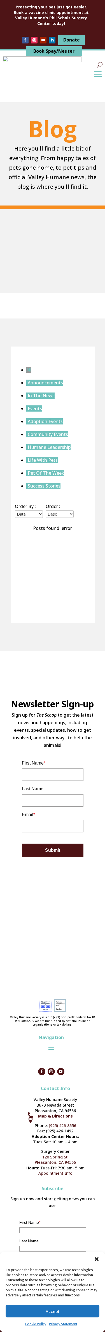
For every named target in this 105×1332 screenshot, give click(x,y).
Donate (71, 40)
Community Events (48, 434)
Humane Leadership (49, 447)
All (28, 370)
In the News (41, 396)
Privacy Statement (63, 1324)
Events (35, 408)
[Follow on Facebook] (25, 40)
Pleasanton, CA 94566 (55, 1162)
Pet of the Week (46, 473)
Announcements (45, 383)
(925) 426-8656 (62, 1125)
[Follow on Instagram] (34, 40)
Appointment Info (55, 1173)
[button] (96, 1259)
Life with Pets (43, 460)
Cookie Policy (35, 1324)
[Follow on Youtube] (43, 40)
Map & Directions (55, 1116)
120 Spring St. (55, 1157)
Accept (53, 1311)
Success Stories (44, 486)
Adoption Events (45, 421)
